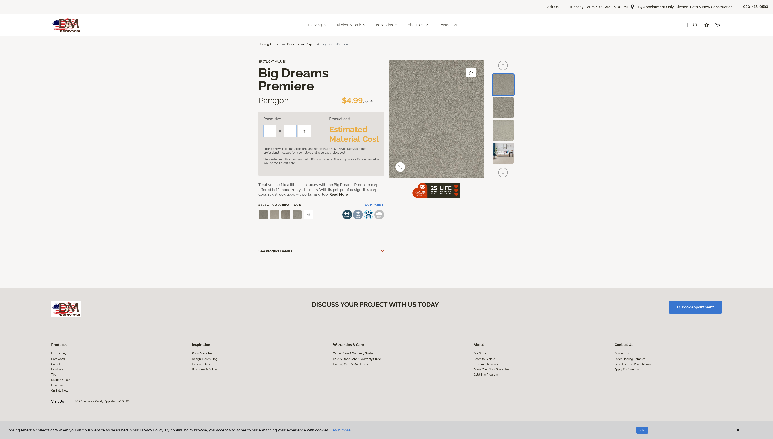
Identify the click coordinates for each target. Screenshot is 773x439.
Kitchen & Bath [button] (349, 25)
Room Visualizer (202, 353)
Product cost (339, 119)
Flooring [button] (315, 25)
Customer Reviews (486, 364)
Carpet (310, 44)
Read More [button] (338, 194)
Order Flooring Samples (630, 359)
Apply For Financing (627, 369)
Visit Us (552, 7)
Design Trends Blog (204, 359)
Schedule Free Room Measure (634, 364)
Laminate (57, 369)
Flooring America (269, 44)
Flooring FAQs (201, 364)
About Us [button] (416, 25)
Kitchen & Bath (60, 379)
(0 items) (717, 25)
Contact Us (448, 25)
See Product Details (275, 251)
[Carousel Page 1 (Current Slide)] (503, 84)
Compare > (374, 204)
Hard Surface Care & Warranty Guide (357, 359)
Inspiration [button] (384, 25)
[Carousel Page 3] (503, 130)
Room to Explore (484, 359)
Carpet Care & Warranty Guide (353, 353)
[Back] (503, 65)
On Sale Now (59, 390)
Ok (642, 430)
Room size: (272, 119)
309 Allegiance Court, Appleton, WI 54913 (102, 401)
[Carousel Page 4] (503, 153)
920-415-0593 (755, 7)
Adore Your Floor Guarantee (491, 369)
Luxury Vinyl (59, 353)
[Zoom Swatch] (400, 167)
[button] (695, 25)
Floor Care (58, 385)
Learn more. (340, 430)
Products (293, 44)
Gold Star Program (486, 374)
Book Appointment (698, 307)
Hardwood (58, 359)
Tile (53, 374)
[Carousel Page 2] (503, 107)
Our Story (480, 353)
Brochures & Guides (204, 369)
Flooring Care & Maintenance (351, 364)
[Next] (503, 172)
